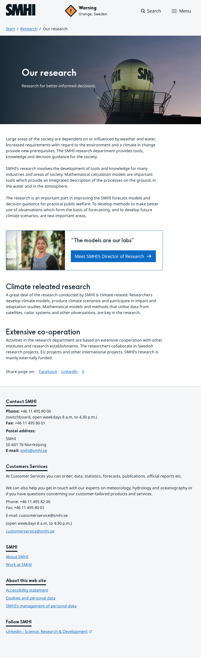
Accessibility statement (27, 590)
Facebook (48, 371)
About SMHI (17, 556)
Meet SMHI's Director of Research (109, 256)
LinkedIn (69, 371)
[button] (150, 11)
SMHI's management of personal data (41, 606)
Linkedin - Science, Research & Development (49, 631)
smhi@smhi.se (33, 450)
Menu (185, 11)
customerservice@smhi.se (30, 531)
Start (10, 28)
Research (29, 28)
